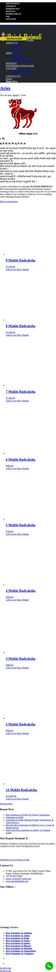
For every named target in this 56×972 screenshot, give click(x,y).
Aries (5, 88)
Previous (4, 804)
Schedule (11, 6)
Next (10, 804)
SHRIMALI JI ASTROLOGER (14, 860)
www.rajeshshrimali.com (17, 881)
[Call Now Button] (49, 966)
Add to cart (11, 269)
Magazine (11, 19)
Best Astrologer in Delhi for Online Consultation (28, 815)
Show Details (23, 269)
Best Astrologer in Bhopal (18, 946)
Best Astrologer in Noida (18, 941)
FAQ (7, 16)
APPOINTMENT (13, 4)
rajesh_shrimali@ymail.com (18, 878)
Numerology (13, 9)
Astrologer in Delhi (14, 817)
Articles (10, 11)
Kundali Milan (13, 14)
